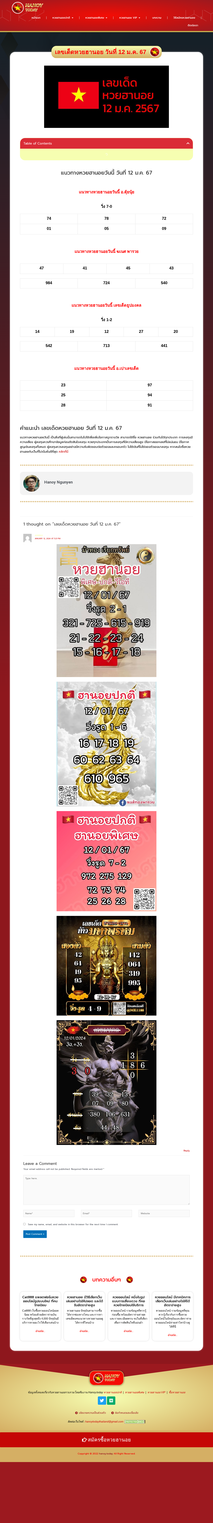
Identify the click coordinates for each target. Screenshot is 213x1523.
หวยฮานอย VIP (128, 18)
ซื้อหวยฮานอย (177, 1392)
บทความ (156, 18)
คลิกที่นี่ (63, 451)
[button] (188, 143)
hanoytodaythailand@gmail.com (104, 1421)
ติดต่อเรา (193, 25)
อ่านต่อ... (40, 1331)
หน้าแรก (36, 18)
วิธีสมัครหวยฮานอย (184, 18)
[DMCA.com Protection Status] (135, 1421)
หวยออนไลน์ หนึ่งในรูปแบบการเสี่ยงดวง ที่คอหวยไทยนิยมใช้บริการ (128, 1301)
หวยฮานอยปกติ (61, 18)
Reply (187, 1150)
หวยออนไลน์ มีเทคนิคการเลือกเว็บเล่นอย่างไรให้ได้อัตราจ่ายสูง (173, 1301)
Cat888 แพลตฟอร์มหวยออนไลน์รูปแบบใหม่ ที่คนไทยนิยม (40, 1301)
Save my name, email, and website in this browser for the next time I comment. (73, 1224)
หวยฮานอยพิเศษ (94, 18)
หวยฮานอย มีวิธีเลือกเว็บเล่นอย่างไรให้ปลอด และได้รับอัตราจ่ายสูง (84, 1301)
